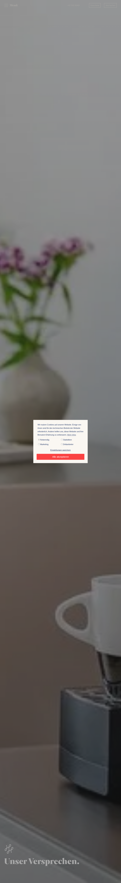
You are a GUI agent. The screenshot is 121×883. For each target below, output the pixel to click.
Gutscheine (94, 5)
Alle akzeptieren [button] (60, 457)
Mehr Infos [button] (71, 435)
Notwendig (44, 440)
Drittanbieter (68, 444)
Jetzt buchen (110, 5)
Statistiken (67, 440)
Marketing (44, 444)
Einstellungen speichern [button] (60, 450)
